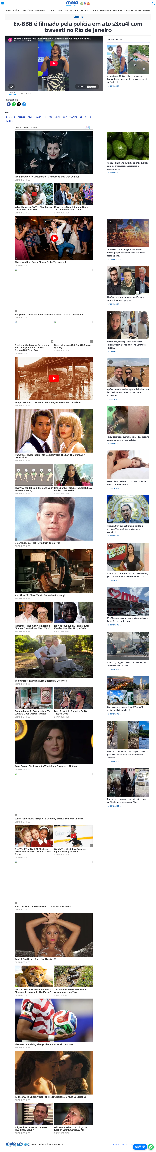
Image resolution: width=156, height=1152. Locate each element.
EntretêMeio (27, 10)
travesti (73, 117)
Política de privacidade (120, 1144)
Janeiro (9, 121)
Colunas (94, 10)
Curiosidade (39, 10)
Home (8, 10)
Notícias (16, 10)
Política (50, 10)
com (65, 117)
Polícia (59, 10)
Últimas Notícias (142, 10)
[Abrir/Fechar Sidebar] (2, 3)
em (45, 117)
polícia (38, 117)
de (91, 117)
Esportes (74, 10)
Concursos (84, 10)
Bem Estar (117, 10)
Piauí (66, 10)
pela (30, 117)
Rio (86, 117)
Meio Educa (128, 10)
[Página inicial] (72, 3)
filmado (21, 117)
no (81, 117)
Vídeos (78, 17)
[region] (128, 111)
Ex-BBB (9, 117)
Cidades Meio (105, 10)
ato (50, 117)
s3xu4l (57, 117)
